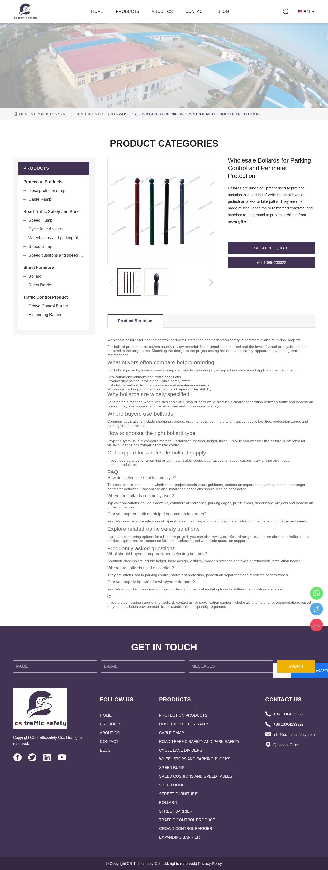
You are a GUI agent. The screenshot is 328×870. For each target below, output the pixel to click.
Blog (223, 11)
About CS (162, 11)
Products (127, 11)
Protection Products (183, 715)
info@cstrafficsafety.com (294, 734)
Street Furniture (76, 114)
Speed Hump (40, 220)
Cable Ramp (40, 199)
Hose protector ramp (46, 190)
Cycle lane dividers (45, 229)
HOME (97, 11)
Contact (195, 11)
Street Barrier (40, 285)
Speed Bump (40, 246)
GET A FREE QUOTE (271, 248)
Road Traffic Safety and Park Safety (199, 741)
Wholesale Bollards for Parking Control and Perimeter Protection (189, 114)
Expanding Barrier (44, 314)
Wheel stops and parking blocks (56, 238)
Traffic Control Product (187, 820)
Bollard (106, 114)
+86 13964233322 (271, 262)
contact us (152, 541)
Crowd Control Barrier (48, 306)
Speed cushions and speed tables (56, 255)
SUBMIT (296, 666)
